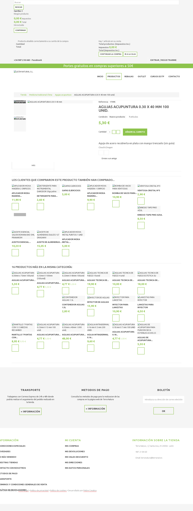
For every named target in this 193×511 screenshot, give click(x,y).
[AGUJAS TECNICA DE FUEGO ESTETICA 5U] (149, 274)
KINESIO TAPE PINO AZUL (149, 215)
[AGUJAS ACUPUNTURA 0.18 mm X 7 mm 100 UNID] (123, 326)
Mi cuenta (73, 440)
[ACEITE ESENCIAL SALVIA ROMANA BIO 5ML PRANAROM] (23, 234)
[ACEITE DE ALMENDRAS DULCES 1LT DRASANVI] (48, 234)
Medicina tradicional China (40, 95)
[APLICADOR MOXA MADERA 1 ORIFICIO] (98, 187)
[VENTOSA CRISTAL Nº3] (149, 185)
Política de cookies (58, 490)
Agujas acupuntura (63, 95)
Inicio (100, 76)
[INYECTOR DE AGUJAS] (98, 297)
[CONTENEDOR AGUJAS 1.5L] (73, 299)
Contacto (174, 76)
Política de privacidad (39, 490)
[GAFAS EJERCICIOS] (71, 185)
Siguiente (20, 214)
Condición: (103, 117)
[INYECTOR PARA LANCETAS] (123, 299)
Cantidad (102, 132)
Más (33, 165)
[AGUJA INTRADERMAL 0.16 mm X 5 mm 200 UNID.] (98, 327)
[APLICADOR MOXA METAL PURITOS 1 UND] (73, 233)
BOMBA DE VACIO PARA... (124, 193)
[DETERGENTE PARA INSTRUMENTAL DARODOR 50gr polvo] (48, 188)
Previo (20, 101)
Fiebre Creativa (89, 490)
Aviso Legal (23, 490)
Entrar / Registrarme (163, 60)
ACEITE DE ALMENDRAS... (49, 242)
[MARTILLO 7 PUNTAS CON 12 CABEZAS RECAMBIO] (23, 327)
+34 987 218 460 (22, 60)
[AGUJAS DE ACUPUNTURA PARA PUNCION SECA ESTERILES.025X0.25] (149, 329)
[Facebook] (135, 465)
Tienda (23, 95)
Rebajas (129, 76)
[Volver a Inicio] (17, 95)
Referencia (103, 102)
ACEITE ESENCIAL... (21, 242)
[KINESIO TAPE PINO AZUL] (149, 209)
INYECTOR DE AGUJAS (98, 302)
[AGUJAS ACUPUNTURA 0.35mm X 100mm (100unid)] (48, 275)
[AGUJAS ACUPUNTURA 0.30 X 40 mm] (45, 102)
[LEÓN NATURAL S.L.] (34, 77)
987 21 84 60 (141, 452)
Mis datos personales (77, 468)
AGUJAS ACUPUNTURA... (23, 280)
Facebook (37, 60)
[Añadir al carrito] (15, 206)
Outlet (142, 76)
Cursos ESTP (157, 76)
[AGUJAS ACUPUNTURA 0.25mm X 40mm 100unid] (73, 274)
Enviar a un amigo (109, 158)
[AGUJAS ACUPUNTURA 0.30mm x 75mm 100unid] (23, 274)
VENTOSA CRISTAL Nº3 (148, 190)
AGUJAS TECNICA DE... (98, 280)
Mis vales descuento (76, 457)
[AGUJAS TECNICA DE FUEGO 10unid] (98, 274)
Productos (114, 76)
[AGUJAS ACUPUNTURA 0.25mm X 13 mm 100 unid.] (48, 327)
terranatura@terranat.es (151, 458)
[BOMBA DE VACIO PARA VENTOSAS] (123, 187)
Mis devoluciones (75, 451)
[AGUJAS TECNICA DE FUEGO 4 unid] (123, 274)
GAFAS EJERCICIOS (71, 190)
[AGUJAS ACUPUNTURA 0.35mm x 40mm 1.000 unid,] (73, 327)
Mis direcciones (73, 462)
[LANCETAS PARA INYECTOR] (149, 299)
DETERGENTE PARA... (47, 196)
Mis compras (72, 446)
